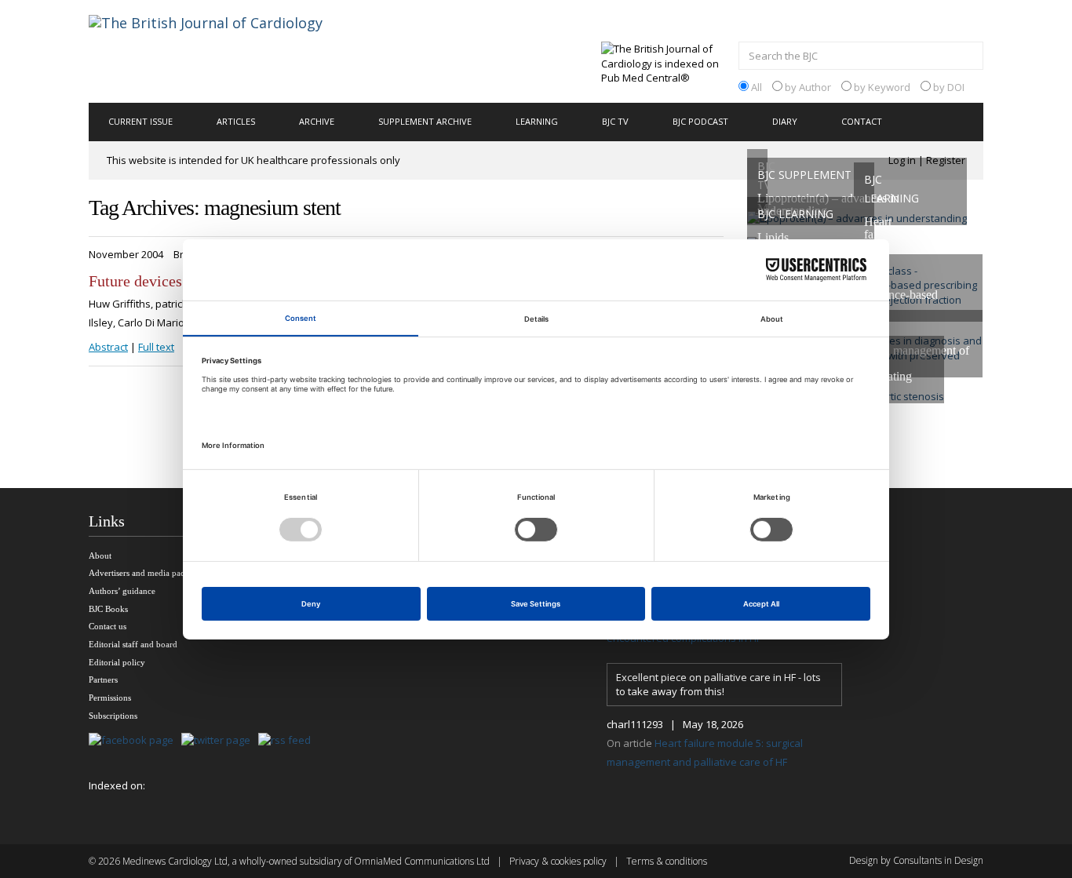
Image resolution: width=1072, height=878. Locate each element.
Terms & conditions (666, 861)
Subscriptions (113, 715)
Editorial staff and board (133, 644)
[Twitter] (219, 741)
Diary (784, 121)
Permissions (110, 697)
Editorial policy (117, 662)
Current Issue (140, 121)
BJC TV (615, 121)
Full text (156, 347)
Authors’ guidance (122, 591)
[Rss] (288, 741)
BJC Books (108, 609)
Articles (236, 121)
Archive (316, 121)
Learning (537, 121)
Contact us (107, 626)
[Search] (967, 57)
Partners (103, 679)
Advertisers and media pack (139, 572)
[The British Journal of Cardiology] (225, 50)
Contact (861, 121)
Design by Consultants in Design (916, 860)
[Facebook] (135, 741)
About (100, 555)
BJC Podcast (700, 121)
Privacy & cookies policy (558, 861)
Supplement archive (425, 121)
